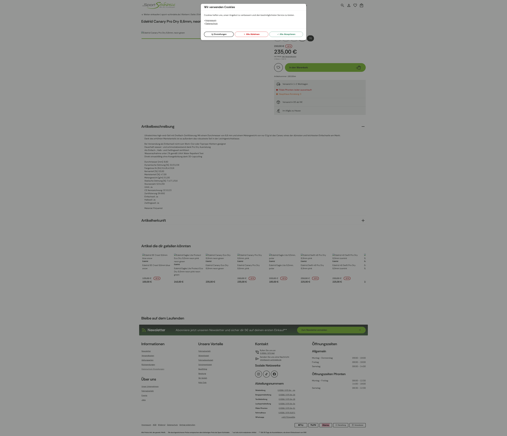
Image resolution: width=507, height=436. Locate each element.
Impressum (210, 20)
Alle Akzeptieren (287, 34)
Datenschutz (211, 23)
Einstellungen (220, 34)
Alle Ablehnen (253, 34)
